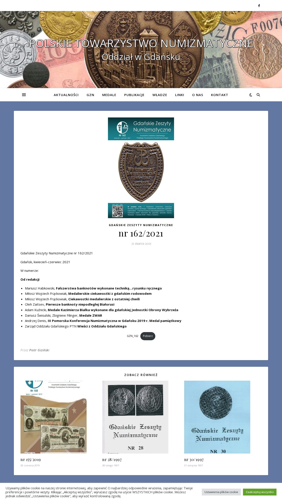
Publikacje (134, 95)
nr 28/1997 (112, 459)
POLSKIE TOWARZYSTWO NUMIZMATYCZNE (141, 43)
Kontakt (219, 95)
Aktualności (66, 95)
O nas (197, 95)
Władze (159, 95)
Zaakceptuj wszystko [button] (260, 492)
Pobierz (148, 336)
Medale (109, 95)
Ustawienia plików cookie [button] (221, 492)
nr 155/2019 (30, 459)
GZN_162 (132, 336)
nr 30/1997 (194, 459)
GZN (90, 95)
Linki (179, 95)
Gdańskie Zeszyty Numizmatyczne (141, 225)
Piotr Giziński (39, 350)
